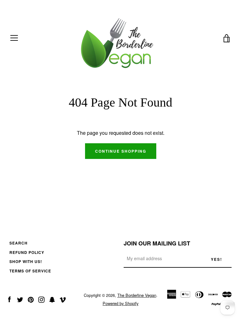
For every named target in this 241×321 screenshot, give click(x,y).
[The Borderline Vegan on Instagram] (41, 299)
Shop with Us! (25, 261)
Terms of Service (30, 271)
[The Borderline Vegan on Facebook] (9, 299)
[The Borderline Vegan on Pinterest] (31, 299)
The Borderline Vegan (136, 295)
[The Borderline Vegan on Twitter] (20, 299)
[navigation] (14, 38)
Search (18, 243)
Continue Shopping (120, 151)
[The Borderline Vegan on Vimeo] (63, 299)
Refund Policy (26, 252)
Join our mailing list (157, 243)
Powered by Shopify (120, 303)
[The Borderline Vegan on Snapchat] (52, 299)
